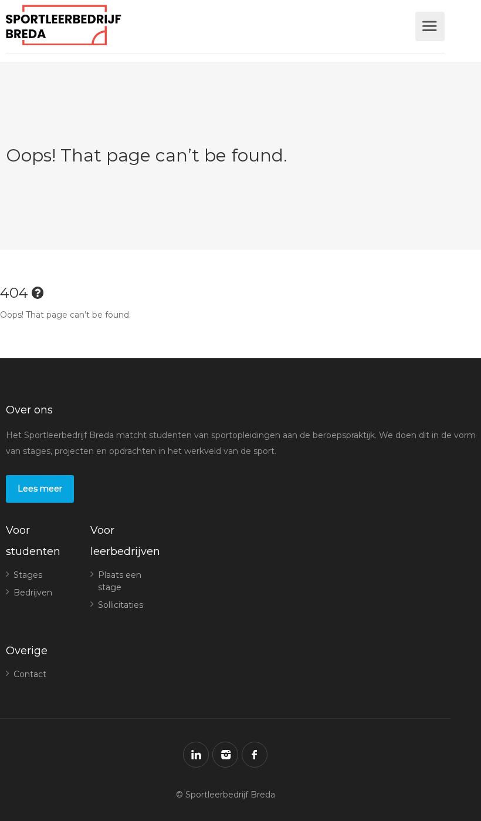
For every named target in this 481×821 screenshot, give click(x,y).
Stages (27, 575)
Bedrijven (32, 592)
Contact (29, 674)
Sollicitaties (120, 605)
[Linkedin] (196, 755)
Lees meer (40, 488)
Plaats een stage (119, 581)
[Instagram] (225, 755)
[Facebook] (254, 755)
